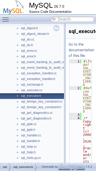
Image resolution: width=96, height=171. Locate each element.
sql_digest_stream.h (35, 34)
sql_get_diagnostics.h (36, 118)
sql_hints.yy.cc (31, 158)
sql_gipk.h (28, 130)
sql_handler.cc (31, 135)
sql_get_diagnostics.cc (37, 113)
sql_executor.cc (31, 90)
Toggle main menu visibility (6, 19)
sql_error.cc (29, 51)
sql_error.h (28, 56)
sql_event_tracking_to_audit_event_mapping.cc (54, 62)
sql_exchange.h (32, 84)
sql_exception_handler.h (38, 79)
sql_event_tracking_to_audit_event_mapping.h (54, 67)
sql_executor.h (31, 96)
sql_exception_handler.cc (39, 73)
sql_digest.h (29, 28)
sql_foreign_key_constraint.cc (41, 101)
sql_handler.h (30, 141)
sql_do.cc (27, 39)
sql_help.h (28, 152)
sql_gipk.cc (29, 124)
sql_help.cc (29, 146)
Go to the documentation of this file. (81, 50)
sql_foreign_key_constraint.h (41, 107)
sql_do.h (27, 45)
